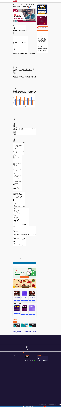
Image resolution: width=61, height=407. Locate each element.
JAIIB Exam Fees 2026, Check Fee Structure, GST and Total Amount (42, 36)
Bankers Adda (26, 346)
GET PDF (45, 406)
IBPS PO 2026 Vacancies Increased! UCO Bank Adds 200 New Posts (42, 44)
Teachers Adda (26, 349)
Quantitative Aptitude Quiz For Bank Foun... (24, 328)
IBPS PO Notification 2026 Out (42, 27)
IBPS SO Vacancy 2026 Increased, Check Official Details (42, 46)
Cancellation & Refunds (49, 404)
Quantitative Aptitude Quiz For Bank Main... (17, 328)
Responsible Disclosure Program (42, 404)
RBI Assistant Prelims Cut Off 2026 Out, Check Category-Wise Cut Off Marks (42, 40)
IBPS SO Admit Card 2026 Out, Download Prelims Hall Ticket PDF (42, 38)
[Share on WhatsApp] (26, 7)
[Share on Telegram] (27, 7)
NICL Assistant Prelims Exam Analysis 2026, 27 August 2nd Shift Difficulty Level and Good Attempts (42, 51)
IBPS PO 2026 (14, 343)
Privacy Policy (58, 404)
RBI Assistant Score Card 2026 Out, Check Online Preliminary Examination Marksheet (42, 42)
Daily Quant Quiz (15, 319)
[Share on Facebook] (29, 7)
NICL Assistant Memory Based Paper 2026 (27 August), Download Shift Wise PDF (42, 48)
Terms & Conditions (54, 404)
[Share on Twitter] (30, 7)
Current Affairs (26, 347)
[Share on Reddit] (28, 7)
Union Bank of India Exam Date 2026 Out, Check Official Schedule (42, 34)
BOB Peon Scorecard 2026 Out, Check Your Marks (42, 32)
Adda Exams (26, 348)
